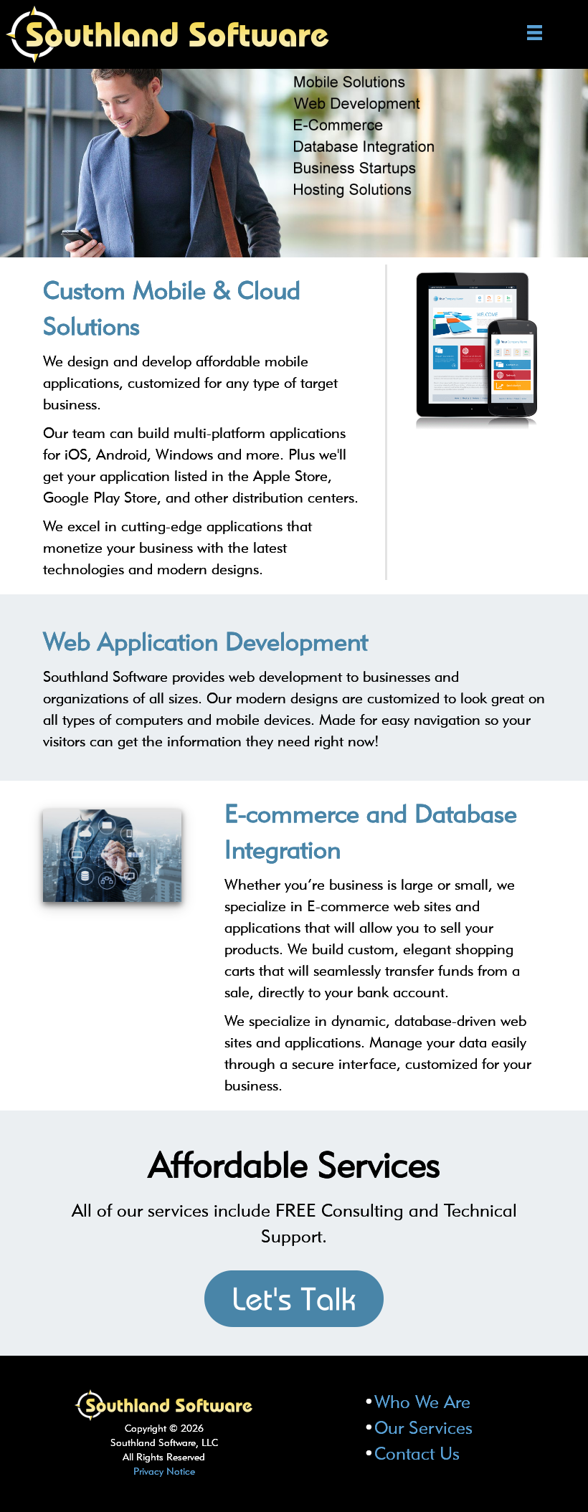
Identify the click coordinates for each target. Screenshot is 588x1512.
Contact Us (417, 1453)
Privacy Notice (164, 1471)
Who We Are (422, 1401)
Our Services (423, 1427)
